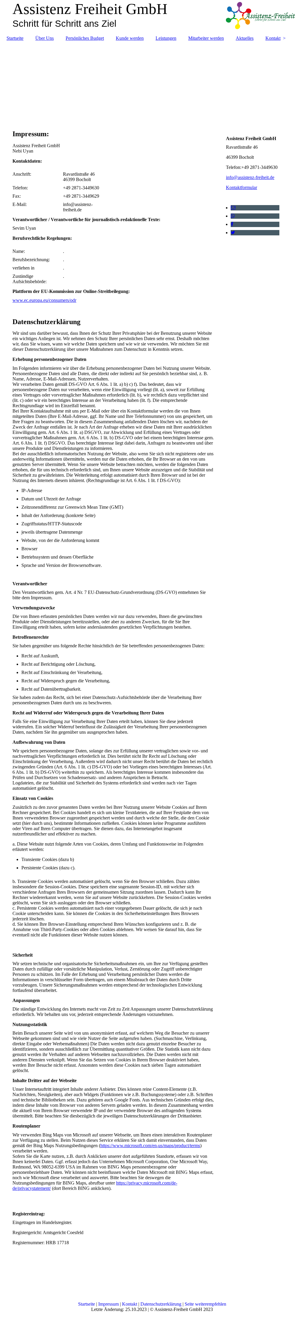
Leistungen (166, 38)
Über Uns (44, 38)
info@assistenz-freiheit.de (250, 177)
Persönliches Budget (85, 38)
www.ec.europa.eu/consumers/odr (44, 300)
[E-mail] (233, 207)
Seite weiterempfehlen (205, 1304)
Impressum (109, 1304)
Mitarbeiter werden (206, 38)
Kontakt (273, 38)
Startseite (15, 38)
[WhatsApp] (233, 215)
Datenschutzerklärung (161, 1304)
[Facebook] (232, 224)
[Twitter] (233, 232)
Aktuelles (245, 38)
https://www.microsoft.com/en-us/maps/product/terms (150, 1145)
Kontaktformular (241, 187)
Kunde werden (130, 38)
